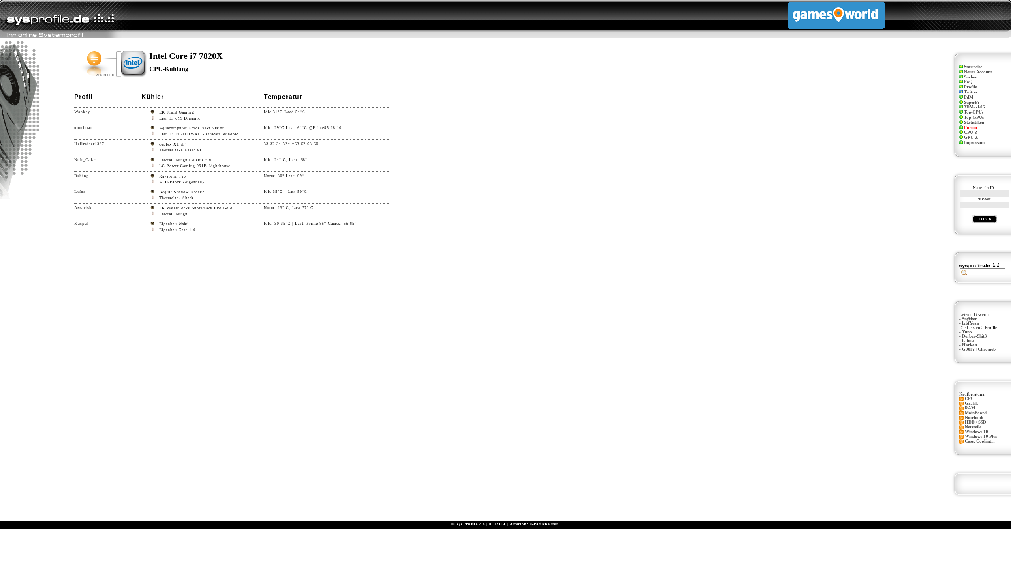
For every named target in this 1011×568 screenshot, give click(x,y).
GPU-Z (971, 137)
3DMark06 (974, 107)
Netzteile (973, 427)
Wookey (82, 112)
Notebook (974, 417)
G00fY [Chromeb (979, 349)
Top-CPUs (973, 112)
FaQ (968, 82)
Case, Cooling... (980, 441)
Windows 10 (976, 432)
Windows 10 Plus (981, 436)
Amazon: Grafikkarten (534, 524)
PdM (968, 97)
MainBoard (976, 413)
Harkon (969, 345)
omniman (83, 127)
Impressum (974, 142)
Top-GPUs (974, 117)
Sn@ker (969, 319)
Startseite (973, 67)
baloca (968, 340)
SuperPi (971, 102)
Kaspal (81, 223)
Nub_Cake (85, 159)
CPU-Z (970, 132)
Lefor (79, 191)
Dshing (81, 176)
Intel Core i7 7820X (186, 56)
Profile (970, 87)
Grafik (971, 403)
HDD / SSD (975, 422)
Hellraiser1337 (89, 144)
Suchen (970, 77)
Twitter (971, 92)
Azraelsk (83, 208)
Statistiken (974, 122)
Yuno (967, 332)
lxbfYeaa (970, 323)
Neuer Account (978, 72)
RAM (970, 408)
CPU (969, 398)
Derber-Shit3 (974, 336)
